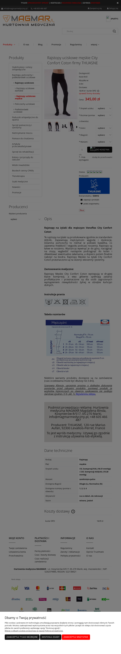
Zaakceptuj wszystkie (76, 637)
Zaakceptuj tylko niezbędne (22, 637)
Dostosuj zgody (51, 637)
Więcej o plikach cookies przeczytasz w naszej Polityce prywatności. (34, 630)
